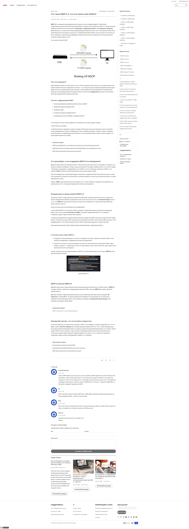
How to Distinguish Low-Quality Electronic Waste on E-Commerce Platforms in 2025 (61, 462)
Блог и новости (125, 141)
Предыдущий (103, 11)
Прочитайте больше (59, 494)
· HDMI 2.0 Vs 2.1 (124, 59)
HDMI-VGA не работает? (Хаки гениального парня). (66, 350)
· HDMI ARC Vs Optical (126, 69)
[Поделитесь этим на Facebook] (106, 360)
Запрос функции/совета (125, 162)
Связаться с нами (125, 159)
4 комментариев (72, 19)
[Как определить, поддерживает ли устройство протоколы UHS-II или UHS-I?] (105, 466)
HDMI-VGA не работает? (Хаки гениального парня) (66, 151)
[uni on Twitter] (134, 517)
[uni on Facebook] (121, 517)
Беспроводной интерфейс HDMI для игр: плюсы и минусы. (68, 348)
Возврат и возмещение (101, 511)
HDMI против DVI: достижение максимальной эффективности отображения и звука (76, 148)
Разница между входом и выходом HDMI (63, 345)
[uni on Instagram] (123, 517)
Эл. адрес (86, 431)
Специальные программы (124, 145)
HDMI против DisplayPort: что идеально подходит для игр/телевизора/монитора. (75, 145)
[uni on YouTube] (136, 517)
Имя (52, 431)
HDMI (65, 197)
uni (56, 523)
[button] (174, 1)
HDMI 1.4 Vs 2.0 (124, 62)
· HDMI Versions (124, 56)
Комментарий (54, 438)
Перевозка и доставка (101, 514)
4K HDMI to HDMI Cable (128, 15)
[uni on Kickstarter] (126, 517)
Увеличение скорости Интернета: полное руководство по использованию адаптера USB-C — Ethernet (83, 478)
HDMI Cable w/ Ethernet (127, 72)
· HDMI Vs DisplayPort (126, 65)
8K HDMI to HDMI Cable (128, 19)
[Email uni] (118, 517)
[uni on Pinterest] (129, 517)
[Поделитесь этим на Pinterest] (110, 360)
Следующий (111, 11)
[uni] (4, 5)
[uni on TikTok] (131, 517)
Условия (97, 517)
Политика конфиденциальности (104, 508)
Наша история (124, 138)
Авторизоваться (184, 1)
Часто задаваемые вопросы (125, 155)
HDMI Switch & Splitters (127, 75)
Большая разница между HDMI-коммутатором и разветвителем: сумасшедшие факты (77, 225)
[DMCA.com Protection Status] (4, 528)
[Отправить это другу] (113, 360)
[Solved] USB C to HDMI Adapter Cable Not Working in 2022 (128, 84)
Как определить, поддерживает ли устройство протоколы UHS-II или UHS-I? (105, 476)
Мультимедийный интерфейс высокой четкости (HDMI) (70, 104)
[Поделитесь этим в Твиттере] (102, 360)
